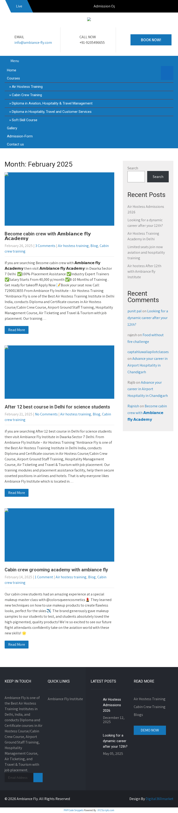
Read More (16, 329)
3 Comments (45, 245)
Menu (14, 60)
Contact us (15, 144)
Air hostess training (73, 245)
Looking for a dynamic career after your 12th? (147, 318)
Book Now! (151, 39)
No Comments (46, 414)
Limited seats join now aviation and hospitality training (146, 252)
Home (11, 70)
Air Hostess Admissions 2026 (112, 705)
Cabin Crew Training (27, 95)
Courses (13, 78)
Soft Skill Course (24, 120)
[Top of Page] (164, 803)
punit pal (134, 311)
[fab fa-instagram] (158, 7)
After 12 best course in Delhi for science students (57, 407)
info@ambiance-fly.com (33, 42)
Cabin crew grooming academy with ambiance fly (56, 570)
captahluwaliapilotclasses (148, 351)
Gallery (12, 128)
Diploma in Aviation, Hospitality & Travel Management (52, 103)
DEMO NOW (150, 730)
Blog (94, 245)
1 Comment (44, 577)
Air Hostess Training (27, 87)
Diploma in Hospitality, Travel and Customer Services (52, 112)
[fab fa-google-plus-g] (168, 7)
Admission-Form (20, 136)
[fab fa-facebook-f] (148, 7)
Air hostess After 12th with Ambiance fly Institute (144, 271)
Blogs (138, 714)
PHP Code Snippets (73, 810)
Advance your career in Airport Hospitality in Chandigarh (147, 365)
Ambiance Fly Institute (65, 698)
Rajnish (133, 406)
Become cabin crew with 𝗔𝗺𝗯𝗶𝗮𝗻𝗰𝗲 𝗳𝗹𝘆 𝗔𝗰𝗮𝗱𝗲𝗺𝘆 (48, 236)
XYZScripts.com (106, 810)
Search (132, 168)
